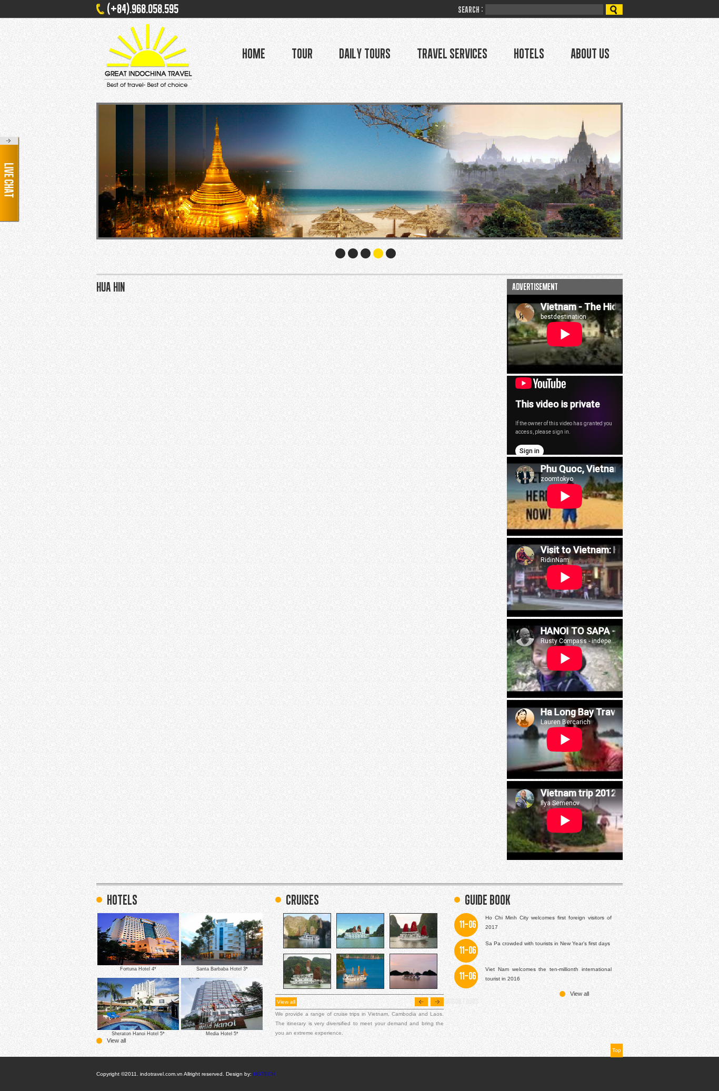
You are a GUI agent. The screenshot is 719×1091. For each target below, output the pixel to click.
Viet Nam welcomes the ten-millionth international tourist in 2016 (548, 974)
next (437, 1001)
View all (116, 1040)
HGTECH (264, 1074)
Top (616, 1050)
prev (421, 1001)
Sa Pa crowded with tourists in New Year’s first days (547, 943)
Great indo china (148, 55)
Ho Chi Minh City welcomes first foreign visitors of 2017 (548, 922)
